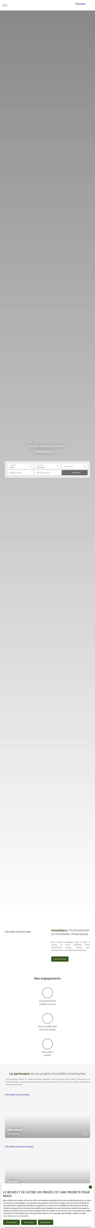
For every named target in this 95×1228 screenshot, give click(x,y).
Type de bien (40, 465)
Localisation (68, 466)
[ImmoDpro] (84, 5)
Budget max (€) (15, 473)
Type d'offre (12, 465)
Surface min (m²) (43, 473)
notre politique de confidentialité (16, 1216)
